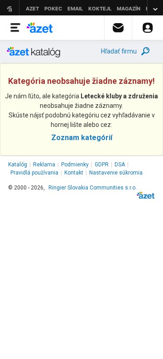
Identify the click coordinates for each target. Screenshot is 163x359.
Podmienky (75, 164)
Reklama (44, 164)
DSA (120, 164)
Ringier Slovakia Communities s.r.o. (92, 187)
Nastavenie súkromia (116, 173)
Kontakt (73, 173)
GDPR (102, 164)
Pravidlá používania (34, 173)
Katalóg (17, 164)
